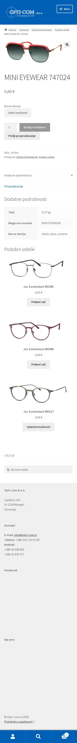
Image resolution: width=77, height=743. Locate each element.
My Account (13, 736)
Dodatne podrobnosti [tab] (18, 175)
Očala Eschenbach (42, 29)
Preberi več (38, 302)
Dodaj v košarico (35, 127)
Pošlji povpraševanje (22, 136)
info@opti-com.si (25, 535)
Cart (59, 733)
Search (38, 736)
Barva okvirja (12, 106)
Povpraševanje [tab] (13, 186)
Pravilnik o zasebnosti (18, 721)
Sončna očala (62, 29)
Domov (12, 29)
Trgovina (24, 29)
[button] (67, 45)
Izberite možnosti (38, 427)
